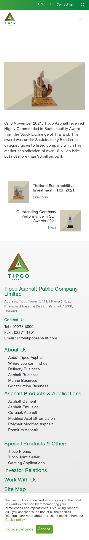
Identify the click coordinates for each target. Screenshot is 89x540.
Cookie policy (15, 520)
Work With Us (20, 480)
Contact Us (14, 320)
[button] (81, 19)
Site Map (15, 489)
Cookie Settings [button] (19, 530)
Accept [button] (44, 529)
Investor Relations (25, 470)
